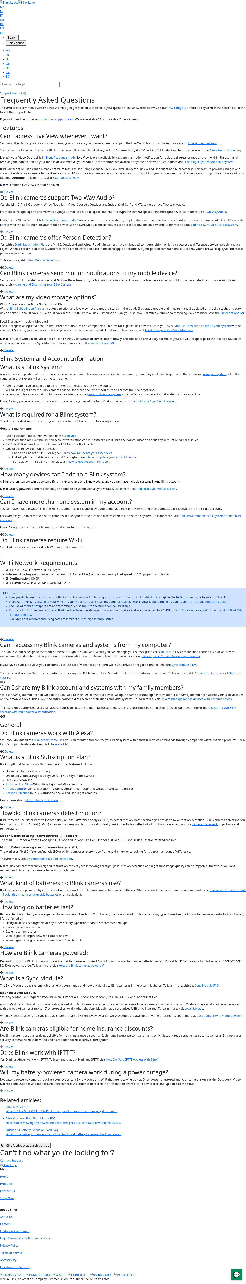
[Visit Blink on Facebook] (11, 1274)
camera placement (204, 824)
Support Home (10, 93)
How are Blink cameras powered (81, 966)
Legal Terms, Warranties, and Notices (25, 1238)
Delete (9, 192)
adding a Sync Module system (157, 401)
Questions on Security (15, 1267)
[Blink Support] (17, 2)
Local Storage (194, 1008)
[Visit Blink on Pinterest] (125, 1274)
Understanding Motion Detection (49, 859)
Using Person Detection (43, 260)
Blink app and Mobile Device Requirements (171, 656)
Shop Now (7, 1198)
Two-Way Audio (215, 212)
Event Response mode (60, 157)
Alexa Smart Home (222, 150)
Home (4, 1177)
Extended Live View (66, 178)
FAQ (23, 93)
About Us (6, 1217)
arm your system (214, 374)
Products (6, 1184)
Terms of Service (11, 1253)
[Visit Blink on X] (59, 1274)
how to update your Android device (112, 457)
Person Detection (18, 793)
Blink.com (164, 652)
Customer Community (15, 1231)
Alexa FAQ (61, 744)
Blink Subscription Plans (41, 800)
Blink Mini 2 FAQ (61, 1109)
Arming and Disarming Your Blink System (43, 284)
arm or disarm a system (104, 394)
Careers (5, 1224)
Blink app (70, 436)
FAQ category (177, 108)
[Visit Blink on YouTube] (100, 1274)
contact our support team (56, 119)
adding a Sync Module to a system (210, 162)
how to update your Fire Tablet (89, 462)
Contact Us (7, 1191)
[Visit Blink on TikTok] (77, 1274)
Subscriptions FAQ (232, 313)
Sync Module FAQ (207, 985)
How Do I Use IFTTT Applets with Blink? (132, 1059)
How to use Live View (202, 143)
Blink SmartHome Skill (49, 740)
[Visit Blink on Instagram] (38, 1274)
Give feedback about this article (27, 1145)
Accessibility (8, 1260)
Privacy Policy (9, 1246)
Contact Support (11, 1160)
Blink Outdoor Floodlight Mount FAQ (63, 1120)
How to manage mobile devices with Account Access (196, 699)
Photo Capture (16, 789)
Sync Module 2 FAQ (184, 665)
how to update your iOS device (91, 453)
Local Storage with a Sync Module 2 (169, 330)
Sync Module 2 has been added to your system (199, 326)
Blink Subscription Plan (30, 244)
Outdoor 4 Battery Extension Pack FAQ (63, 1132)
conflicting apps (216, 602)
